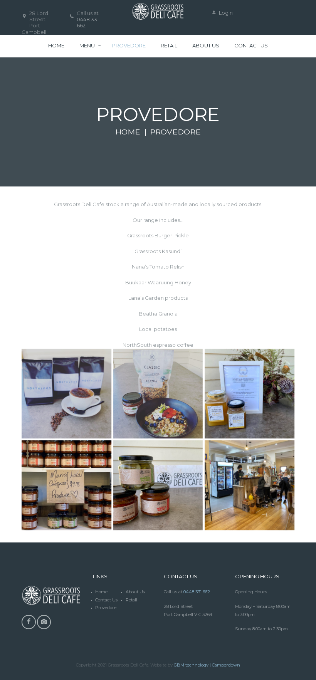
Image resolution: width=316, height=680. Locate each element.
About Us (135, 591)
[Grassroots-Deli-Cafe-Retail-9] (66, 485)
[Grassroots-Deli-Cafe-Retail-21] (66, 393)
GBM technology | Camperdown (207, 665)
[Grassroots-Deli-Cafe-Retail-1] (158, 485)
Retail (131, 600)
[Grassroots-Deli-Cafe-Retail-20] (158, 393)
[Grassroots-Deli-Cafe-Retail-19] (249, 485)
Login (226, 13)
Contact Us (106, 600)
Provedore (105, 607)
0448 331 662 (196, 591)
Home (127, 132)
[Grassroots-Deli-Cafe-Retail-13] (249, 393)
